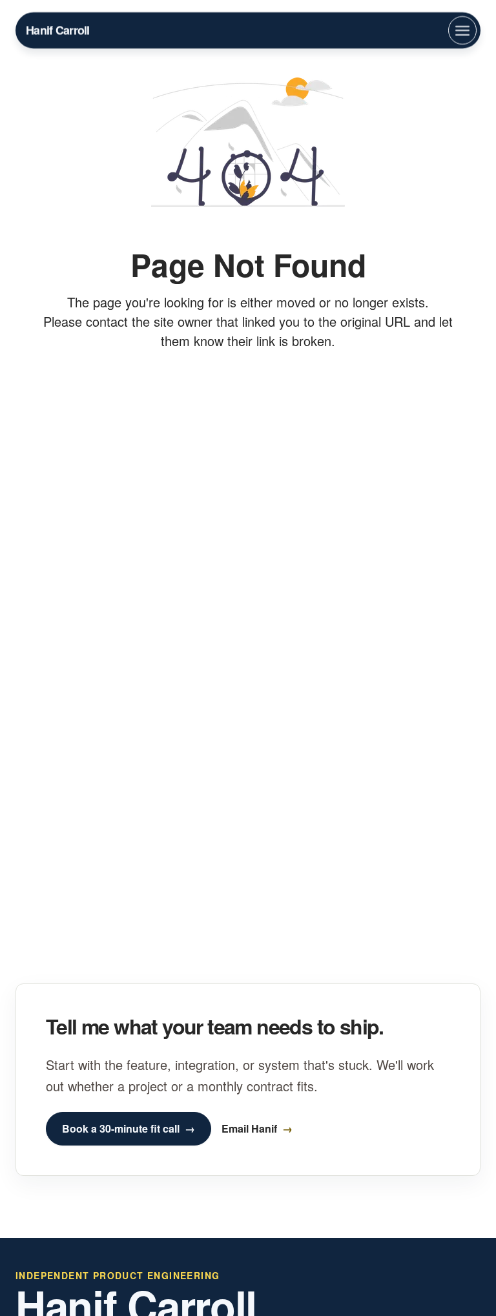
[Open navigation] (462, 30)
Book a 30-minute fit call (121, 1128)
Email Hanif (249, 1128)
